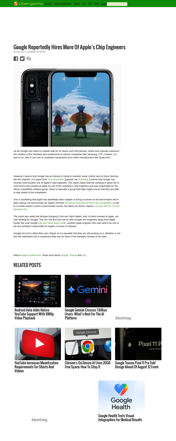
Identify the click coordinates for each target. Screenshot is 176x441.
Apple (24, 255)
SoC (84, 255)
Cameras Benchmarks (62, 3)
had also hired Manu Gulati (52, 223)
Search (103, 3)
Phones (77, 3)
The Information (56, 179)
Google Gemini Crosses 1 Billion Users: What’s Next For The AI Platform (86, 313)
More (97, 3)
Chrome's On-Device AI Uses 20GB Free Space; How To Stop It (87, 364)
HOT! (90, 3)
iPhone (73, 255)
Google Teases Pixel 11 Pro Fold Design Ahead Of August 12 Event (136, 364)
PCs (84, 3)
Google (64, 255)
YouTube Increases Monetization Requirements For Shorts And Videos (36, 366)
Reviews (48, 3)
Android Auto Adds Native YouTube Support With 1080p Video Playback (34, 313)
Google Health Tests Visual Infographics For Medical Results (120, 417)
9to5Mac (82, 179)
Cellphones (35, 255)
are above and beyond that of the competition (88, 203)
